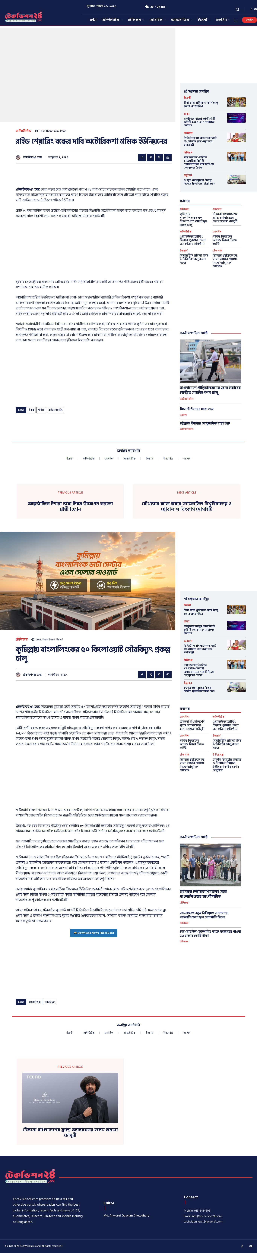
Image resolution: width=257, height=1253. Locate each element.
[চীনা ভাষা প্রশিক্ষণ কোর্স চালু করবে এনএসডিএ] (236, 101)
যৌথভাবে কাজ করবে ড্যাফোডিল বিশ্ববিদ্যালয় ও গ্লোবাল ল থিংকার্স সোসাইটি (186, 506)
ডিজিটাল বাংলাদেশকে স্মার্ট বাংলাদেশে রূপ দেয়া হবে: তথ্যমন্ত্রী (200, 141)
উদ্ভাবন (188, 175)
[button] (237, 9)
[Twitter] (150, 157)
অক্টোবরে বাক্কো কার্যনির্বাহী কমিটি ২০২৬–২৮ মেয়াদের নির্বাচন (199, 122)
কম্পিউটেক (23, 131)
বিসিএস (188, 152)
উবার (31, 410)
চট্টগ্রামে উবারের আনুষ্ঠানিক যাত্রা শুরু (205, 423)
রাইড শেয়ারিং (56, 410)
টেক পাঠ (217, 251)
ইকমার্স (183, 251)
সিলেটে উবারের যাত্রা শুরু (197, 409)
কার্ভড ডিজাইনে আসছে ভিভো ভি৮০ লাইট (225, 240)
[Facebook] (251, 9)
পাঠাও (41, 410)
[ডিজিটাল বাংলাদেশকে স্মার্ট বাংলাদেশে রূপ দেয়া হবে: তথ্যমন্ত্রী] (236, 137)
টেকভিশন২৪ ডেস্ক (32, 157)
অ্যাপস (183, 415)
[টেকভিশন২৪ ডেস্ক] (19, 157)
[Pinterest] (159, 157)
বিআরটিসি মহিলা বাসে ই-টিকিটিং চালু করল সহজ (194, 259)
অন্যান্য (188, 133)
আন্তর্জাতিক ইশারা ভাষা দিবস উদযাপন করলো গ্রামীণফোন (70, 506)
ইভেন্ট (187, 97)
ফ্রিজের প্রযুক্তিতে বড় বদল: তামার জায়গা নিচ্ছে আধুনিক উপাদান (225, 261)
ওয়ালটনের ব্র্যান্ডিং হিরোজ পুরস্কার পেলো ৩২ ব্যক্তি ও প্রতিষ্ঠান (193, 240)
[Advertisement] (84, 177)
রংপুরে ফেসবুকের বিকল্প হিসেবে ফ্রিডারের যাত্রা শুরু (199, 182)
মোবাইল (217, 209)
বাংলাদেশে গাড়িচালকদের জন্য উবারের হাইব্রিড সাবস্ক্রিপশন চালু (210, 390)
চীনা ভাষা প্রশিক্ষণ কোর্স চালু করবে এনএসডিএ (201, 104)
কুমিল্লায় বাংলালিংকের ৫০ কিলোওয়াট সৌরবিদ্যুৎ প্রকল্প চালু (194, 219)
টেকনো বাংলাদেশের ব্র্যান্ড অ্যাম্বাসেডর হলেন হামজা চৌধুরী (225, 218)
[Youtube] (251, 1246)
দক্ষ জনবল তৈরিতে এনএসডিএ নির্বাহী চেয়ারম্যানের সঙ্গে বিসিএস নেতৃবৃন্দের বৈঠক (199, 162)
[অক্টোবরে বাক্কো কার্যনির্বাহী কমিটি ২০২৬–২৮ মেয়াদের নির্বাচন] (236, 117)
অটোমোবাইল (186, 399)
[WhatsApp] (168, 157)
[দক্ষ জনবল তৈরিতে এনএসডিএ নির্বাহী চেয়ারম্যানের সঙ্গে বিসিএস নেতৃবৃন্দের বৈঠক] (236, 156)
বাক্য (186, 113)
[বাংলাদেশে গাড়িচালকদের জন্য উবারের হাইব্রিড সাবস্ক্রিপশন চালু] (210, 360)
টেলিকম (184, 209)
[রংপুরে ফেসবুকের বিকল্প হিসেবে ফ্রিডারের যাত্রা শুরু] (236, 179)
